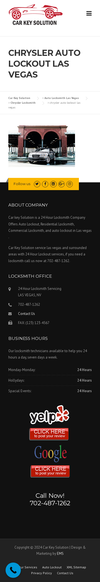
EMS (60, 553)
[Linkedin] (53, 183)
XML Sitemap (76, 567)
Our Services (27, 567)
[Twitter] (37, 183)
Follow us (22, 183)
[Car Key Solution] (36, 15)
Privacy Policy (41, 573)
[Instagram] (69, 183)
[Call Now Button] (13, 570)
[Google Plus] (61, 183)
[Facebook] (45, 183)
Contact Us (26, 313)
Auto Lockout (52, 567)
